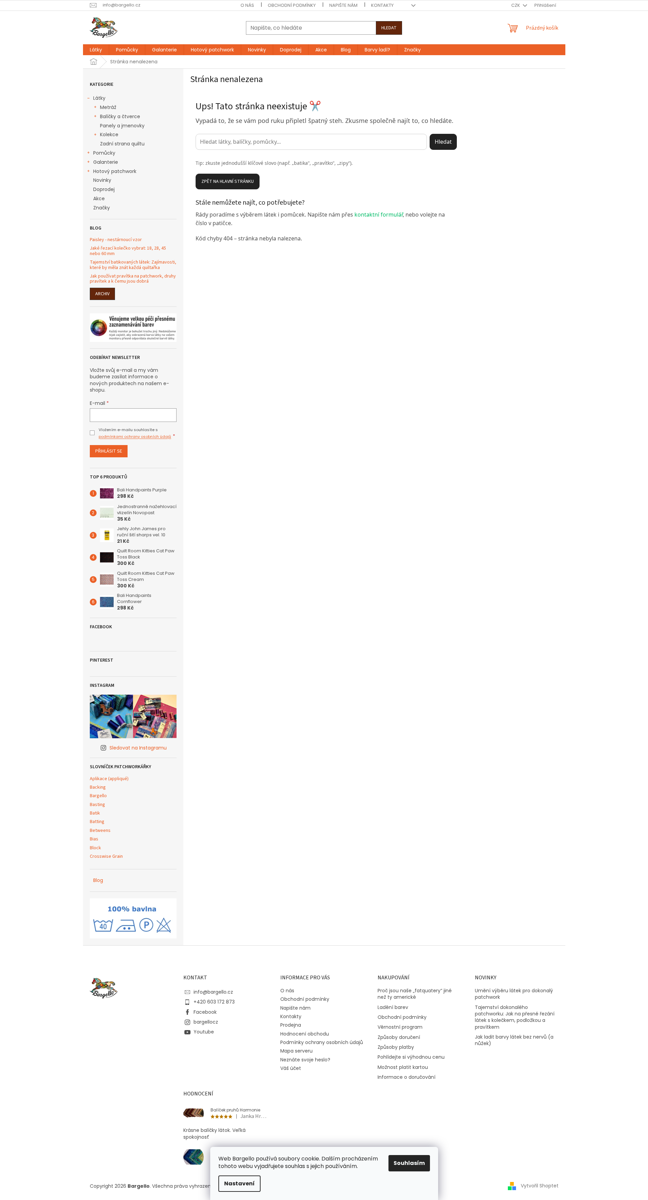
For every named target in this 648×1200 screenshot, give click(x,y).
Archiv (102, 293)
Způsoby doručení (399, 1037)
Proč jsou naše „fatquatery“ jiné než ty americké (415, 994)
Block (95, 848)
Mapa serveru (296, 1050)
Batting (97, 821)
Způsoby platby (396, 1047)
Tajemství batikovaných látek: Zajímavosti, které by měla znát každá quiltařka (133, 265)
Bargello (98, 796)
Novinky (102, 180)
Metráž (108, 107)
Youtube (204, 1031)
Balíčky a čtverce (120, 116)
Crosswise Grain (106, 856)
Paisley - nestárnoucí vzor (116, 239)
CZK (516, 5)
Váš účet (290, 1068)
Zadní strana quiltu (122, 143)
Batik (95, 813)
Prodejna (290, 1025)
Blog (98, 880)
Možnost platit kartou (403, 1067)
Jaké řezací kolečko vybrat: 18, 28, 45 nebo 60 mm (128, 251)
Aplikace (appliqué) (109, 778)
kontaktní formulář (378, 214)
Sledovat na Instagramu (138, 747)
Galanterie (105, 162)
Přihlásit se (108, 451)
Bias (94, 839)
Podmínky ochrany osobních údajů (321, 1042)
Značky (101, 207)
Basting (97, 804)
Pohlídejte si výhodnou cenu (411, 1057)
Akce (99, 198)
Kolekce (109, 134)
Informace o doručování (406, 1077)
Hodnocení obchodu (304, 1033)
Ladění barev (393, 1007)
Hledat (389, 28)
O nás (247, 5)
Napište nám (343, 5)
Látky (99, 98)
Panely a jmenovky (122, 125)
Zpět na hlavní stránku (227, 181)
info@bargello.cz (213, 992)
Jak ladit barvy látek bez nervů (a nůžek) (514, 1040)
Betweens (100, 830)
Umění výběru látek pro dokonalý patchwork (514, 994)
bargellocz (206, 1022)
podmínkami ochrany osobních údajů (135, 436)
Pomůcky (104, 152)
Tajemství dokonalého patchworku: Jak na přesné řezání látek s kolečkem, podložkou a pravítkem (514, 1017)
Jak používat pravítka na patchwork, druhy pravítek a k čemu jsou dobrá (133, 279)
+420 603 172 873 (214, 1001)
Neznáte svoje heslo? (305, 1059)
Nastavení (239, 1183)
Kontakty (382, 5)
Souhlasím (409, 1163)
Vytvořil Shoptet (540, 1185)
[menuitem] (96, 49)
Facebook (205, 1012)
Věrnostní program (400, 1027)
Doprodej (104, 189)
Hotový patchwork (114, 171)
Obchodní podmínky (292, 5)
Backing (98, 787)
